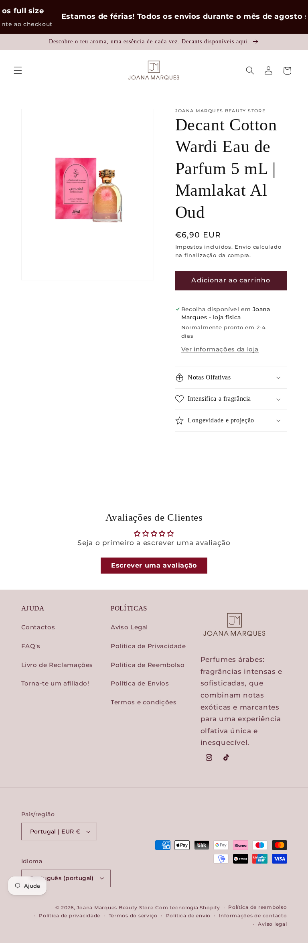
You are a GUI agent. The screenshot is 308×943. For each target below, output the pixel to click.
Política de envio (188, 916)
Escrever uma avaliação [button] (154, 565)
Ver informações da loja (220, 349)
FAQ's (31, 646)
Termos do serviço (133, 916)
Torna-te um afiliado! (55, 683)
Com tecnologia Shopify (187, 908)
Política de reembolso (257, 907)
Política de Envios (140, 683)
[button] (17, 70)
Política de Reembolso (147, 665)
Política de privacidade (69, 916)
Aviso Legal (129, 627)
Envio (243, 247)
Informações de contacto (253, 916)
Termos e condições (143, 702)
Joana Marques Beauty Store (115, 908)
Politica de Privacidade (148, 646)
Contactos (38, 627)
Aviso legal (272, 924)
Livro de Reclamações (57, 665)
